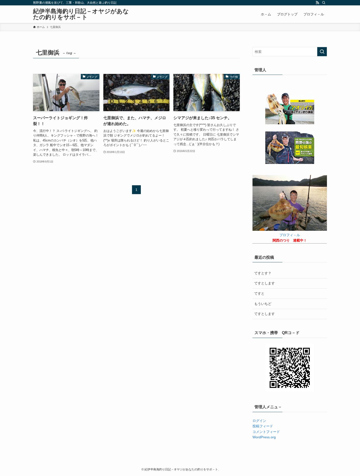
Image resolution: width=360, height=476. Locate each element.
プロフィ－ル (289, 235)
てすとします (264, 283)
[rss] (317, 2)
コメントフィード (266, 432)
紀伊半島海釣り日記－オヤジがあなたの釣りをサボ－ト (81, 14)
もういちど (262, 304)
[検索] (324, 2)
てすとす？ (262, 273)
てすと (259, 293)
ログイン (259, 421)
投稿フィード (262, 426)
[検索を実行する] (322, 51)
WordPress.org (264, 437)
